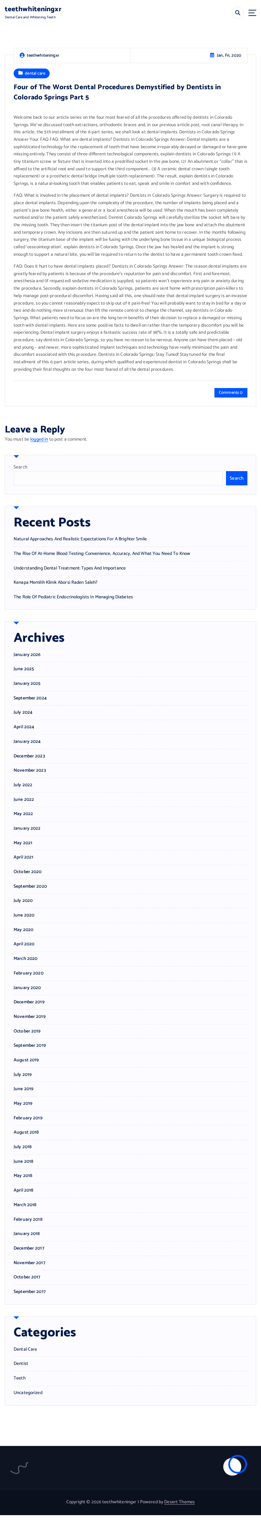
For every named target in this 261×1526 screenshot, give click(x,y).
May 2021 (23, 843)
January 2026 (27, 654)
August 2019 (26, 1060)
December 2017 (29, 1248)
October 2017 (27, 1277)
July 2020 (23, 900)
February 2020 (29, 973)
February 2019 (28, 1118)
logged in (39, 439)
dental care (35, 73)
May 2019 (23, 1103)
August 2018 (26, 1132)
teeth (19, 1378)
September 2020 (30, 886)
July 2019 (23, 1074)
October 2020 (28, 871)
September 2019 (30, 1045)
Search (20, 467)
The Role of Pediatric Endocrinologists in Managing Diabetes (73, 597)
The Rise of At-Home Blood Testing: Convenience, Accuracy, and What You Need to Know (102, 553)
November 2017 (29, 1263)
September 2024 (30, 698)
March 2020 (25, 958)
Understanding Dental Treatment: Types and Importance (70, 568)
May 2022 (23, 813)
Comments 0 (231, 392)
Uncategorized (28, 1392)
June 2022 (24, 799)
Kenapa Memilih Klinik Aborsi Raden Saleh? (56, 582)
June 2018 (23, 1161)
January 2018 (27, 1233)
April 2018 (23, 1190)
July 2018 (23, 1147)
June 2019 (23, 1089)
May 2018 (23, 1175)
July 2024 (23, 712)
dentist (21, 1363)
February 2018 (28, 1219)
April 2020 (24, 944)
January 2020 (27, 987)
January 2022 (27, 828)
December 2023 (29, 756)
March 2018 (25, 1205)
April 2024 (24, 727)
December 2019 (29, 1002)
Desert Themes (179, 1502)
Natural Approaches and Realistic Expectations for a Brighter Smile (80, 539)
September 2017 (30, 1291)
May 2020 (23, 929)
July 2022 (23, 785)
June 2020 (24, 915)
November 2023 (30, 770)
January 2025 (27, 683)
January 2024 (27, 741)
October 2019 (27, 1031)
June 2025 (24, 669)
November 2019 (30, 1016)
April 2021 (23, 857)
